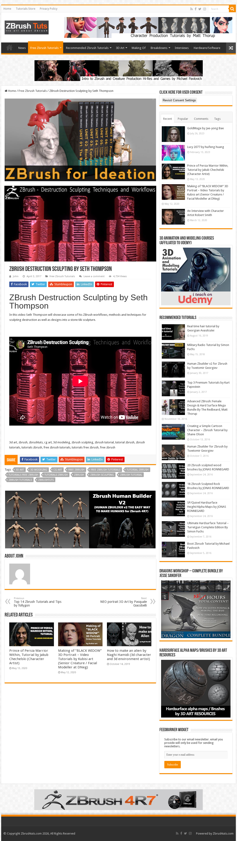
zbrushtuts (46, 479)
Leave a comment (94, 276)
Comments (201, 118)
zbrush (79, 474)
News (22, 48)
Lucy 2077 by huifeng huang (205, 147)
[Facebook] (195, 9)
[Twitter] (200, 9)
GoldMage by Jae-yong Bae (205, 128)
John (16, 276)
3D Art (120, 48)
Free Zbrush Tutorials (44, 48)
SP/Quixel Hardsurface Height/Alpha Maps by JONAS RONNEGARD (206, 507)
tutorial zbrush (138, 469)
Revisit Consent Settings (179, 100)
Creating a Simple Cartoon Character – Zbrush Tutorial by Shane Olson (207, 430)
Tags (217, 118)
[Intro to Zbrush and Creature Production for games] (118, 70)
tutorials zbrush (56, 474)
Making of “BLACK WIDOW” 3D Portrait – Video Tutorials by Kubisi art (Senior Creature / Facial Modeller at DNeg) (80, 659)
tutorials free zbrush (23, 474)
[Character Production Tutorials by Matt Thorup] (148, 27)
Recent (167, 118)
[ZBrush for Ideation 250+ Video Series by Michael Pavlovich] (80, 139)
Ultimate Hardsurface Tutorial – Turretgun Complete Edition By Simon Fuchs (208, 527)
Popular (183, 118)
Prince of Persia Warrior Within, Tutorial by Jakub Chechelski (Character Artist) (28, 657)
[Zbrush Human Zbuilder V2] (80, 519)
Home (7, 8)
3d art (20, 469)
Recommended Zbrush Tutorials (87, 48)
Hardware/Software (207, 48)
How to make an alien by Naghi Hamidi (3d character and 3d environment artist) (129, 655)
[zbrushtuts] (27, 26)
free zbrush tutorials (105, 469)
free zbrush (76, 469)
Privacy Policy (48, 8)
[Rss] (191, 9)
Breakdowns (159, 48)
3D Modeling (38, 469)
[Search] (232, 8)
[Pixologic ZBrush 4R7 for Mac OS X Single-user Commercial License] (118, 799)
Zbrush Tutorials (20, 479)
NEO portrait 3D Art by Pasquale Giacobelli (123, 602)
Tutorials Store (25, 8)
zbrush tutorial (131, 474)
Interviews (182, 48)
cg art (57, 469)
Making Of (139, 48)
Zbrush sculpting (102, 474)
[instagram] (204, 9)
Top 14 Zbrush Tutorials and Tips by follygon (37, 602)
